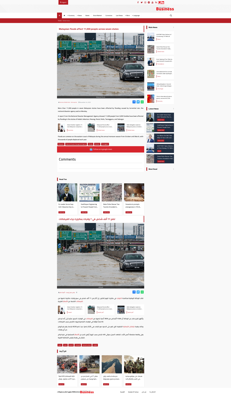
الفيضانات (79, 301)
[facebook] (134, 101)
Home (60, 21)
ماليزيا (59, 345)
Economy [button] (72, 15)
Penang (90, 144)
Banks (87, 15)
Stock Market (97, 15)
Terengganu (105, 144)
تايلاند (65, 345)
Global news (66, 21)
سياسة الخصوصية (133, 391)
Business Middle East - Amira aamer (68, 102)
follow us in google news (102, 149)
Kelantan (97, 144)
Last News (119, 15)
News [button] (80, 15)
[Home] (64, 15)
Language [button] (136, 15)
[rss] (156, 2)
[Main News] (173, 27)
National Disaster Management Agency (76, 144)
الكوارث (119, 298)
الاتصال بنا (153, 391)
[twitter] (138, 101)
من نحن (144, 391)
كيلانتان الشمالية (129, 326)
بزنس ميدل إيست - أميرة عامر (67, 292)
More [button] (128, 15)
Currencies (108, 15)
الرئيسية (122, 391)
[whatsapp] (142, 101)
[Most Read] (173, 169)
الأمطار (65, 301)
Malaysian (61, 144)
